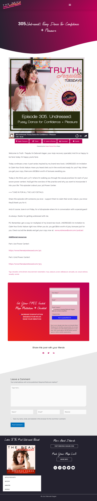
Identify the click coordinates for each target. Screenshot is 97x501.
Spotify (77, 141)
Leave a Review (51, 141)
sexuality (11, 274)
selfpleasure (64, 272)
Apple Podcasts (23, 141)
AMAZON (7, 485)
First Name (55, 293)
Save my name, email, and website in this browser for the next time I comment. (39, 419)
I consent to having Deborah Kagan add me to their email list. (63, 310)
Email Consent (56, 307)
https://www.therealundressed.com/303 (25, 264)
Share (36, 141)
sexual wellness (83, 272)
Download (64, 141)
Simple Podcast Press (51, 146)
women (17, 274)
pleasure (52, 272)
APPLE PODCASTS (10, 477)
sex (76, 272)
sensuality (72, 272)
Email (53, 300)
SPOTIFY (7, 481)
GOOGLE (7, 489)
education (15, 272)
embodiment (23, 272)
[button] (70, 5)
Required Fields (56, 314)
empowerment (32, 272)
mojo (47, 272)
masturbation (41, 272)
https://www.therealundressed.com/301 (25, 250)
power (58, 272)
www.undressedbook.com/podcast (68, 230)
